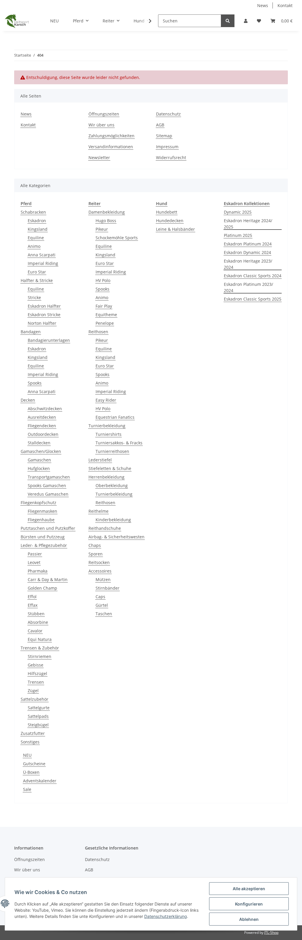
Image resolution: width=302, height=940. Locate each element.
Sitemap (164, 135)
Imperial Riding (43, 263)
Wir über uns (101, 125)
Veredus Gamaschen (48, 494)
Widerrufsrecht (171, 157)
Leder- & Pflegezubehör (44, 545)
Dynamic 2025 (238, 212)
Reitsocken (99, 562)
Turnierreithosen (112, 451)
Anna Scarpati (41, 255)
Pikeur (102, 229)
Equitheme (106, 314)
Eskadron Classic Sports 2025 (252, 299)
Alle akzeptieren (249, 888)
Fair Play (104, 306)
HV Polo (103, 280)
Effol (32, 596)
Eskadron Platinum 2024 (248, 244)
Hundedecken (169, 220)
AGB (160, 125)
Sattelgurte (39, 707)
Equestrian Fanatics (115, 417)
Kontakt (285, 5)
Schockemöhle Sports (117, 237)
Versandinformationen (110, 146)
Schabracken (33, 212)
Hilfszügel (37, 673)
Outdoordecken (43, 434)
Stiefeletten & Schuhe (109, 468)
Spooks (35, 383)
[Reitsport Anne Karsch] (17, 21)
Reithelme (98, 511)
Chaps (94, 545)
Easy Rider (106, 400)
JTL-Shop (271, 932)
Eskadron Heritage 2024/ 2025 (248, 224)
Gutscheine (34, 763)
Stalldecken (39, 443)
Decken (28, 400)
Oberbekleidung (112, 485)
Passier (35, 554)
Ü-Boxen (31, 772)
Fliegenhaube (41, 519)
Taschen (104, 613)
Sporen (95, 554)
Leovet (34, 562)
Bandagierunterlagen (49, 340)
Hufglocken (39, 468)
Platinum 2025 (238, 235)
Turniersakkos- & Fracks (119, 443)
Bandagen (31, 331)
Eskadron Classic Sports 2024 (252, 275)
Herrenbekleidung (106, 477)
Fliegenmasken (42, 511)
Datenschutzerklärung (165, 916)
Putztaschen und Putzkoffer (48, 528)
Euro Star (37, 272)
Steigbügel (38, 725)
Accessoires (99, 571)
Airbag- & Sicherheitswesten (116, 537)
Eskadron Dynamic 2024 (247, 252)
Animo (34, 246)
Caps (100, 596)
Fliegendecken (42, 425)
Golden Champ (42, 588)
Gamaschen (39, 460)
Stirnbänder (107, 588)
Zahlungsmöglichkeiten (111, 135)
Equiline (36, 237)
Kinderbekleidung (113, 519)
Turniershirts (109, 434)
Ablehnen (249, 919)
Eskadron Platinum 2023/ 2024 (248, 287)
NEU (27, 755)
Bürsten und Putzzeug (43, 537)
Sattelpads (38, 716)
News (262, 5)
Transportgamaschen (49, 477)
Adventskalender (39, 781)
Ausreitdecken (42, 417)
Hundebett (166, 212)
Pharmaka (37, 571)
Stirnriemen (39, 656)
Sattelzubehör (34, 699)
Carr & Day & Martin (48, 579)
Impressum (167, 146)
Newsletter (99, 157)
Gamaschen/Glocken (41, 451)
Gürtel (102, 605)
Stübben (36, 613)
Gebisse (35, 665)
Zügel (33, 690)
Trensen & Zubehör (40, 648)
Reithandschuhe (104, 528)
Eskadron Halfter (44, 306)
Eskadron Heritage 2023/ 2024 (248, 264)
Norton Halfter (42, 323)
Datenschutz (168, 114)
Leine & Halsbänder (175, 229)
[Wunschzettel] (259, 21)
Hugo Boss (106, 220)
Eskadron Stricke (44, 314)
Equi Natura (40, 639)
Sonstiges (30, 742)
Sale (27, 789)
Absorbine (38, 622)
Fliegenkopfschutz (38, 502)
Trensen (36, 682)
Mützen (103, 579)
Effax (32, 605)
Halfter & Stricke (37, 280)
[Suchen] (227, 20)
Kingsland (37, 229)
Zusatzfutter (33, 733)
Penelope (105, 323)
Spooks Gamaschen (47, 485)
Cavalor (35, 631)
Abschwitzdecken (45, 408)
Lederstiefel (100, 460)
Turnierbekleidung (106, 425)
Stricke (34, 297)
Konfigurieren (249, 903)
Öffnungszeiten (103, 114)
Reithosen (98, 331)
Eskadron (37, 220)
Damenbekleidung (106, 212)
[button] (245, 21)
